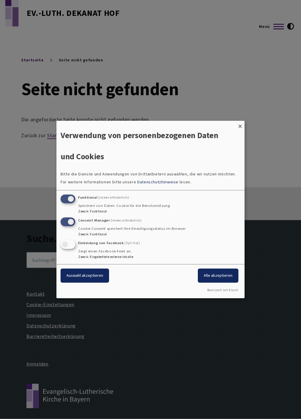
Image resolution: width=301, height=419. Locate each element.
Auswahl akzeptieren (84, 275)
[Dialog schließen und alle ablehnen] (240, 124)
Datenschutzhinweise (157, 182)
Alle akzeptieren (218, 275)
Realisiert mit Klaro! (222, 290)
